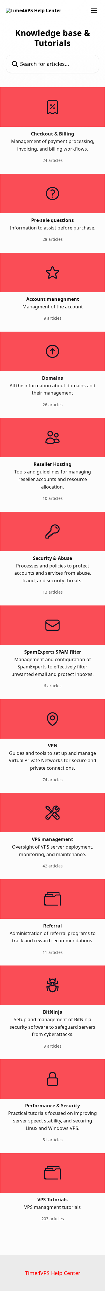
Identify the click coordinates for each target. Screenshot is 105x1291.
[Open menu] (94, 10)
